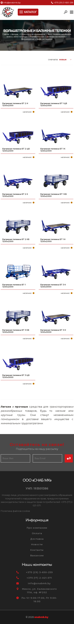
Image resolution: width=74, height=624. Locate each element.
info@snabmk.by (12, 2)
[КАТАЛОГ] (21, 12)
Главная (6, 34)
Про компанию (37, 527)
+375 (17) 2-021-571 (39, 577)
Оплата (37, 533)
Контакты (37, 550)
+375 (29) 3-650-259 (63, 2)
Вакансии (37, 555)
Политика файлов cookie (15, 511)
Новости (37, 544)
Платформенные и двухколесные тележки (48, 37)
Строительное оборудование (33, 34)
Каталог (15, 34)
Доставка (37, 538)
